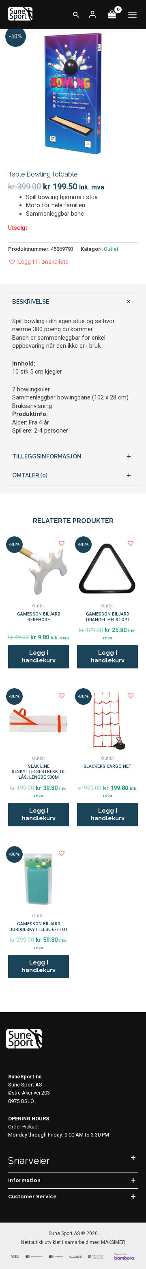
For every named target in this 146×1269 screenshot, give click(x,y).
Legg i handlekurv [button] (39, 656)
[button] (76, 15)
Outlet (111, 249)
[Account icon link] (92, 15)
